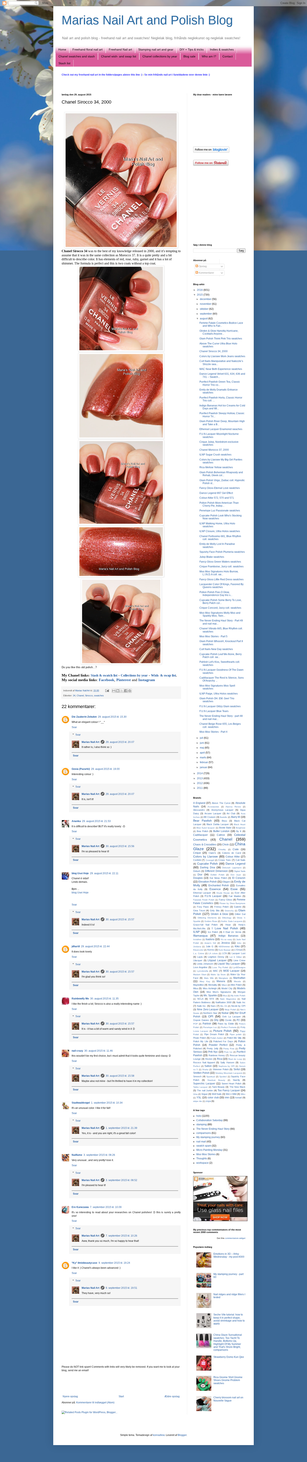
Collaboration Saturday (209, 1120)
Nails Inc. (202, 1006)
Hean (228, 924)
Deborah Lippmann (231, 867)
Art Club (231, 813)
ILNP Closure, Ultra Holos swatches (219, 531)
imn (227, 1097)
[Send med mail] (114, 691)
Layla (200, 957)
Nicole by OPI (238, 1006)
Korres (210, 950)
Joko (239, 943)
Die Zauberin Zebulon (84, 716)
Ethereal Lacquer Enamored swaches (220, 429)
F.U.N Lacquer (213, 896)
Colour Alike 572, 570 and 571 (216, 497)
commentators (231, 1238)
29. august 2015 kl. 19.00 (105, 769)
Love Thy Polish (220, 967)
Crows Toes (224, 860)
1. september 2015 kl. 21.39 (121, 1128)
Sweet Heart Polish (232, 1083)
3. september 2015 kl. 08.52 (121, 1180)
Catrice (221, 834)
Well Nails (217, 1094)
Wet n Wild (231, 1094)
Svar (74, 727)
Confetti (197, 860)
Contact (227, 56)
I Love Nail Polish (225, 928)
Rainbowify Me (80, 998)
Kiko (237, 946)
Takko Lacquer (200, 1087)
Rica (219, 1058)
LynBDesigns (239, 967)
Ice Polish (213, 932)
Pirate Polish (199, 1038)
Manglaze (223, 978)
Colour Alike (233, 856)
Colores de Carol (231, 853)
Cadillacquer (200, 834)
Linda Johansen (205, 963)
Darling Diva (207, 867)
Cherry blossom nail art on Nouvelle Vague (228, 1399)
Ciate (236, 849)
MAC (215, 971)
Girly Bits (214, 910)
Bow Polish (202, 831)
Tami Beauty (218, 1087)
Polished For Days (223, 1041)
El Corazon (238, 877)
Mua (225, 995)
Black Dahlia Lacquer (218, 824)
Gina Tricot (199, 910)
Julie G (209, 946)
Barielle (223, 817)
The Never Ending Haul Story (213, 1128)
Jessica (225, 942)
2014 (200, 773)
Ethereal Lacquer (202, 893)
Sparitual (210, 1076)
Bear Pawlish (202, 820)
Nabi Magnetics (228, 999)
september (206, 313)
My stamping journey (208, 1137)
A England (199, 803)
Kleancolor (198, 950)
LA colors (213, 953)
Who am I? (209, 56)
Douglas (198, 877)
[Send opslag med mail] (107, 690)
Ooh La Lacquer (231, 1016)
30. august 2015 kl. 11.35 (104, 998)
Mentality (212, 985)
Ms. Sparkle (210, 995)
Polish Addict (216, 1038)
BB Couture (210, 817)
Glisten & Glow (219, 914)
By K (238, 831)
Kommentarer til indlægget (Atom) (95, 1402)
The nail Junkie (205, 1090)
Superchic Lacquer (204, 1083)
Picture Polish (222, 1030)
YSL (199, 1097)
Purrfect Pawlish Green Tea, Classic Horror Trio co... (219, 383)
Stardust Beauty (216, 1080)
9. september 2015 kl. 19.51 (121, 1287)
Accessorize (213, 807)
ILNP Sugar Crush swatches (215, 454)
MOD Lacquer (231, 970)
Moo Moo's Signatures (219, 992)
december (206, 299)
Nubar (225, 1013)
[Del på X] (122, 691)
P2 (238, 1020)
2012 (200, 783)
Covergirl (210, 860)
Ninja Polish (230, 1009)
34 (74, 695)
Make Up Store (218, 974)
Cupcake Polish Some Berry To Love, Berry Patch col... (220, 602)
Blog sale (189, 56)
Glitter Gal (240, 914)
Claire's (212, 853)
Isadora (210, 939)
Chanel (80, 695)
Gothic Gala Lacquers (231, 921)
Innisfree (197, 939)
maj (202, 747)
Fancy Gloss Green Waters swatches (220, 561)
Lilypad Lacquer (217, 960)
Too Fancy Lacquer (229, 1090)
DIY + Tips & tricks (192, 49)
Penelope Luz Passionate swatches (219, 510)
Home (62, 49)
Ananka (76, 821)
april (203, 752)
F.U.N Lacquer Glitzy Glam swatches (220, 706)
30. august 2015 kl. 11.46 (98, 1050)
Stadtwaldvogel (81, 1102)
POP (195, 1024)
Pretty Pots (228, 1048)
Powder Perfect (218, 1044)
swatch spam (203, 1145)
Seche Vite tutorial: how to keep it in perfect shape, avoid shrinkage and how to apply (229, 1319)
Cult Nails (240, 860)
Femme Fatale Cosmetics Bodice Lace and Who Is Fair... (221, 324)
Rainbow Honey (217, 1055)
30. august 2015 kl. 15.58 (120, 1075)
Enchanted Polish (218, 885)
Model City (226, 988)
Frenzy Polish (221, 907)
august (204, 318)
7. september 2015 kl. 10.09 (106, 1207)
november (206, 303)
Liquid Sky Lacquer (229, 963)
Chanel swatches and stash (76, 56)
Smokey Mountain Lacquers (228, 1073)
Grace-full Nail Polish (205, 924)
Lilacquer (197, 960)
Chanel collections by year (159, 56)
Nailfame (77, 1154)
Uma (195, 1094)
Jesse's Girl (210, 943)
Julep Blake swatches (211, 556)
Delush (196, 871)
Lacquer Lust (238, 953)
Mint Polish (236, 985)
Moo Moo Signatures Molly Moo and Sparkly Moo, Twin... (219, 614)
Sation (208, 1066)
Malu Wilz (209, 978)
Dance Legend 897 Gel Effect (216, 493)
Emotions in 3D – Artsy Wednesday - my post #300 (228, 1255)
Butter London (221, 831)
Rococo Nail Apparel (204, 1062)
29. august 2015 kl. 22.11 (104, 873)
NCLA (200, 999)
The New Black (238, 1087)
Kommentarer (206, 272)
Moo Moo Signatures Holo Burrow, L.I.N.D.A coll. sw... (218, 573)
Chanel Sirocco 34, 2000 (213, 351)
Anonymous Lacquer (222, 810)
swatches (99, 695)
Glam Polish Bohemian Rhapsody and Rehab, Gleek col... (221, 474)
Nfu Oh (223, 1006)
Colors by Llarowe (205, 856)
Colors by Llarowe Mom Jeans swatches (222, 356)
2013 (200, 778)
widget (242, 1238)
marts (203, 757)
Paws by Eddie (226, 1023)
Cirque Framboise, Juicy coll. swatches (221, 566)
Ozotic (228, 1020)
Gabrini (237, 907)
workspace (202, 1162)
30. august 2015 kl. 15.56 (120, 846)
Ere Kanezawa (80, 1207)
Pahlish (207, 1023)
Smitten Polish (201, 1072)
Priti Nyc (213, 1051)
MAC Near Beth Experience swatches (220, 369)
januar (204, 767)
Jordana (197, 946)
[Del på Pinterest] (130, 691)
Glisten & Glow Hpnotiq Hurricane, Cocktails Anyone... (218, 332)
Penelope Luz (210, 1027)
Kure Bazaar (224, 950)
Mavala (237, 981)
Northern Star (210, 1013)
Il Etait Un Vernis (232, 932)
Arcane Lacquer (212, 813)
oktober (204, 308)
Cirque (197, 852)
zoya (208, 1101)
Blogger (182, 1435)
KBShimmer (224, 946)
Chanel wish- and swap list (118, 56)
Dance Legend (235, 863)
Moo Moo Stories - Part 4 (213, 731)
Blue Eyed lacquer (206, 828)
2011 (200, 788)
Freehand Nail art (120, 49)
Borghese (240, 828)
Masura (221, 981)
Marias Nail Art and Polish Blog (147, 20)
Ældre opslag (172, 1396)
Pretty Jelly (212, 1048)
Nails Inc (240, 1002)
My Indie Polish (238, 995)
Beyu (224, 821)
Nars (213, 1006)
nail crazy (77, 1050)
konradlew (159, 1435)
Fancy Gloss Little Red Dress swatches (221, 579)
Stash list (64, 63)
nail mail (201, 1141)
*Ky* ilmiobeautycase (84, 1262)
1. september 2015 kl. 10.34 (107, 1102)
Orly (216, 1020)
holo (198, 1115)
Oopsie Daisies (201, 1020)
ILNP (196, 931)
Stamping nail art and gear (155, 49)
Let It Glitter (236, 957)
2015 (200, 294)
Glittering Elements (207, 918)
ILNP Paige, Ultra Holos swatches (218, 693)
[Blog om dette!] (118, 691)
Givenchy (229, 910)
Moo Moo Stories (206, 1154)
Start (121, 1396)
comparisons (203, 1133)
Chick (225, 844)
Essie (234, 889)
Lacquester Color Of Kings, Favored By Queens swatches (221, 586)
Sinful (236, 1069)
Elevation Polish (207, 881)
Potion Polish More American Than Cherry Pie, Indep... (219, 504)
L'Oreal (238, 950)
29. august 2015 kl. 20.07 (120, 742)
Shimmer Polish (221, 1069)
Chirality (222, 849)
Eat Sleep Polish (218, 878)
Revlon (208, 1059)
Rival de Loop (235, 1059)
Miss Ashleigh (210, 988)
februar (204, 762)
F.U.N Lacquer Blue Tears (213, 711)
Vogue (204, 1094)
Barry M (235, 817)
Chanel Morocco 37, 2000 (214, 449)
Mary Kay (205, 981)
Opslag (202, 266)
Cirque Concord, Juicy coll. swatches (220, 607)
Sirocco (89, 695)
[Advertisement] (121, 1383)
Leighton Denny (216, 957)
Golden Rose (210, 921)
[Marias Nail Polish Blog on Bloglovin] (211, 151)
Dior (200, 874)
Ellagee (226, 881)
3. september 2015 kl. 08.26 (99, 1154)
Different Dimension (216, 871)
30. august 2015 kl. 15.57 (120, 919)
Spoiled (223, 1076)
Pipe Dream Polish (214, 1034)
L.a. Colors (198, 953)
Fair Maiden (235, 896)
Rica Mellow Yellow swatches (216, 467)
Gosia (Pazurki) (81, 769)
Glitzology (226, 918)
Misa (195, 988)
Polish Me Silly (234, 1038)
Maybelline (198, 985)
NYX (211, 999)
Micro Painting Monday (209, 1149)
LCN (224, 953)
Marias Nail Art (82, 690)
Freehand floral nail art (87, 49)
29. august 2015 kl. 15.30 (112, 716)
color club (213, 1097)
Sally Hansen (227, 1062)
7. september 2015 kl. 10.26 (121, 1235)
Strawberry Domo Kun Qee (228, 1357)
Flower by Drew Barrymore (232, 903)
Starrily (236, 1080)
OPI (210, 1016)
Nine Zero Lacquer (208, 1009)
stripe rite (197, 1101)
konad (238, 1097)
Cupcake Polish (207, 863)
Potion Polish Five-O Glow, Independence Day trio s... (215, 594)
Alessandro (199, 810)
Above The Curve (221, 803)
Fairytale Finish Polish (203, 900)
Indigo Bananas (228, 935)
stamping (201, 1124)
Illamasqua (200, 935)
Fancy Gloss (225, 899)
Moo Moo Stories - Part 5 (213, 636)
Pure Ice (228, 1052)
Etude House (223, 893)
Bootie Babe (225, 827)
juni (202, 742)
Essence (215, 889)
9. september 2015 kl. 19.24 (114, 1262)
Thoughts (201, 1158)
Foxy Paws (203, 907)
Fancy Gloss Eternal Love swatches (219, 488)
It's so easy (226, 939)
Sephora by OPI (226, 1066)
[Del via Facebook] (126, 691)
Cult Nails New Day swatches (216, 649)
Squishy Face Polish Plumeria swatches (222, 551)
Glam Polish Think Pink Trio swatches (220, 338)
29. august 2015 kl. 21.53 (96, 821)
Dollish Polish (218, 875)
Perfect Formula (228, 1027)
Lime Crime (239, 960)
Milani (224, 985)
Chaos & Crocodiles (204, 844)
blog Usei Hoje (80, 873)
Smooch (197, 1076)
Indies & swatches (222, 49)
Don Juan (236, 875)
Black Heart (239, 824)
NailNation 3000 (224, 1002)
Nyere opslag (70, 1396)
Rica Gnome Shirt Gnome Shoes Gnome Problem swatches (227, 1380)
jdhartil (76, 946)
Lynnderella (202, 971)
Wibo (243, 1094)
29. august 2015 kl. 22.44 (95, 946)
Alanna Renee (233, 807)
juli (202, 737)
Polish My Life (200, 1041)
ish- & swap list (165, 675)
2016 (200, 289)
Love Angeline (200, 967)
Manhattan (239, 977)
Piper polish (236, 1034)
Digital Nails (239, 871)
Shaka (205, 1069)
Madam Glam (199, 974)
